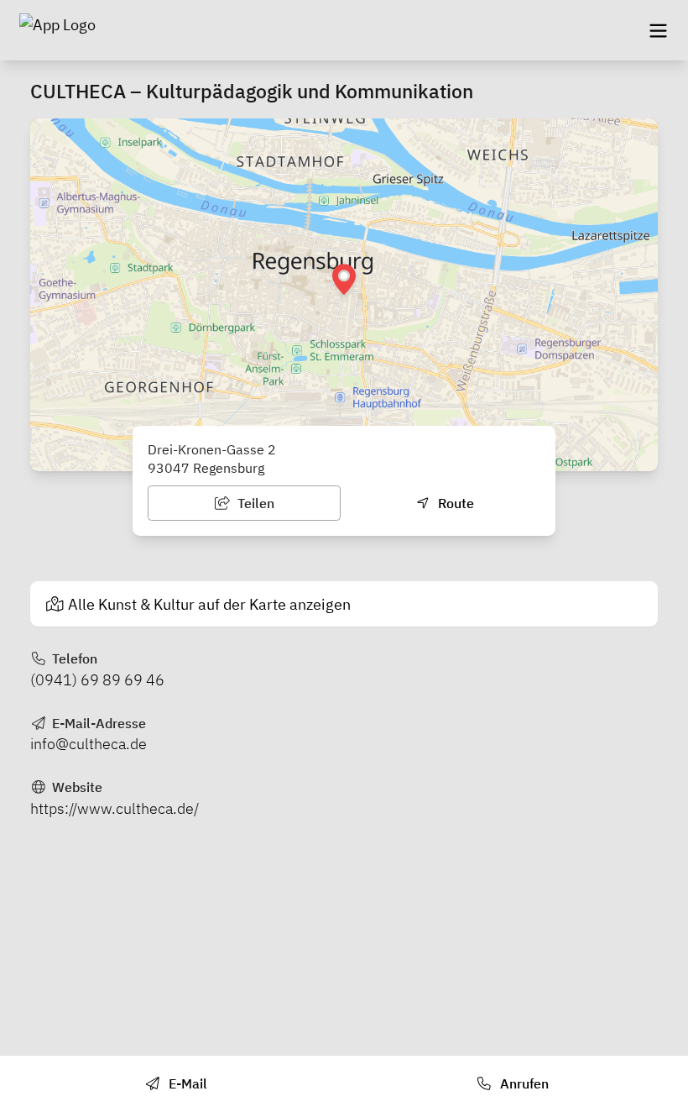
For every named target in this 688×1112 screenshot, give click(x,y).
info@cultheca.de (88, 743)
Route (454, 503)
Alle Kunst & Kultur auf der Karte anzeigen (209, 604)
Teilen (254, 503)
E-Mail (186, 1083)
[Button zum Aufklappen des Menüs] (658, 30)
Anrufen (523, 1083)
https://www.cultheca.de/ (114, 808)
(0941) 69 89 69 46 (97, 680)
